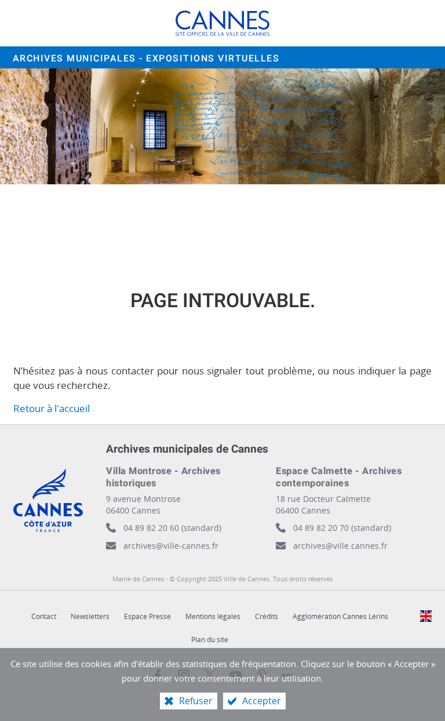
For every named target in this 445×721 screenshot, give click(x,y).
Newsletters (90, 616)
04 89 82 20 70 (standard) (342, 527)
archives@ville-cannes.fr (170, 545)
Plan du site (209, 639)
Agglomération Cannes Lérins (340, 616)
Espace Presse (147, 616)
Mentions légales (212, 616)
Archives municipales (146, 58)
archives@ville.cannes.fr (340, 545)
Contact (43, 616)
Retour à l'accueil (51, 408)
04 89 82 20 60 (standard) (172, 527)
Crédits (266, 616)
